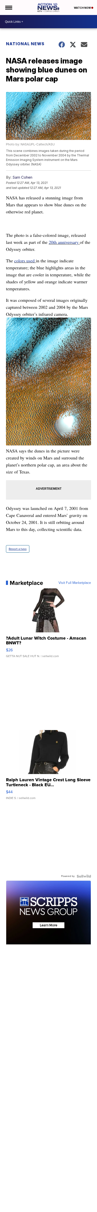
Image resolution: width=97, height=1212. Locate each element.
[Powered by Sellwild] (84, 876)
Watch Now (82, 7)
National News (25, 43)
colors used (25, 261)
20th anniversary (64, 242)
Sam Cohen (22, 177)
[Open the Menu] (8, 7)
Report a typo (18, 549)
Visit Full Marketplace (74, 583)
